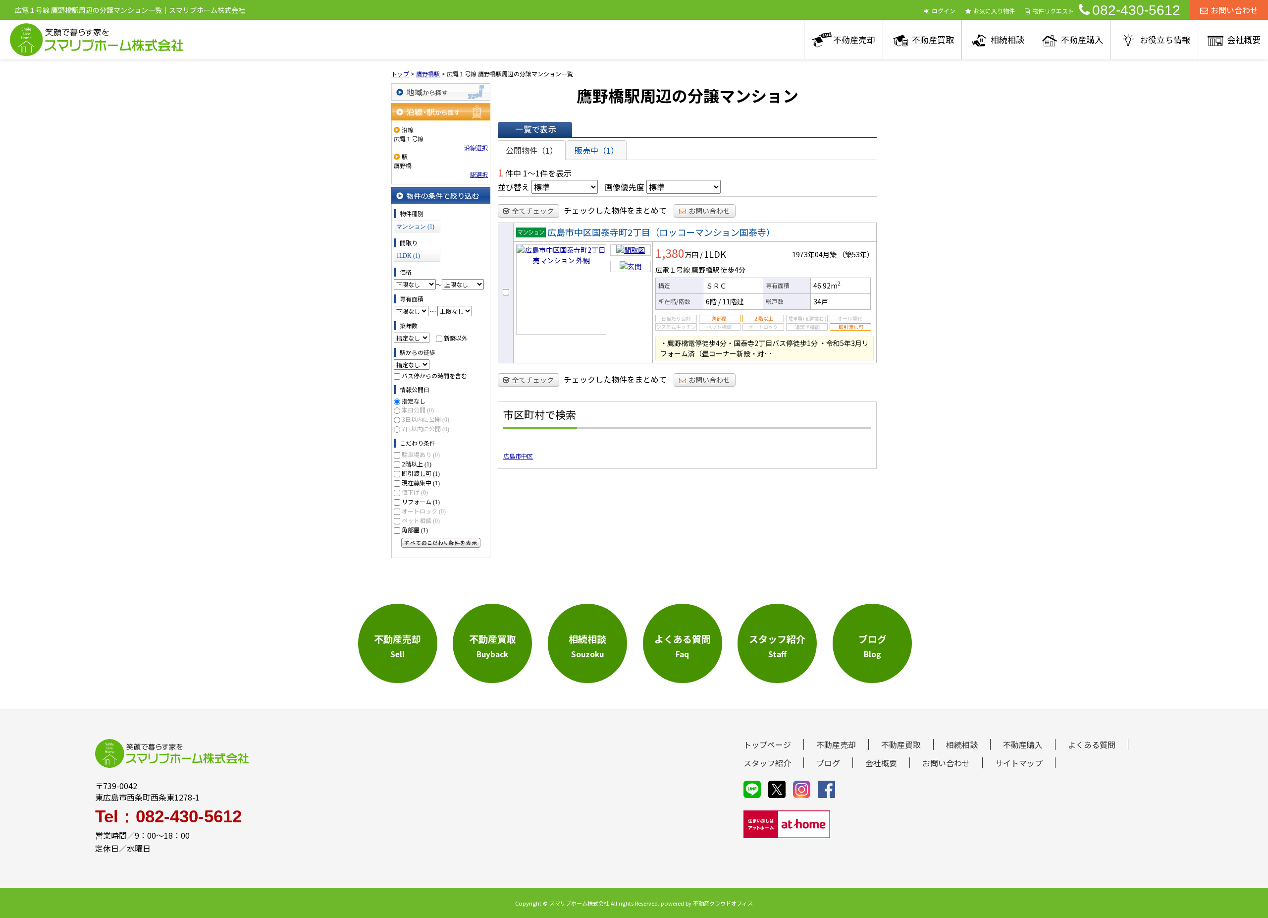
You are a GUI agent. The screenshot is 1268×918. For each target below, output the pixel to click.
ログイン (943, 10)
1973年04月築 (814, 254)
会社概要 (1244, 39)
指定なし (413, 401)
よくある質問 (1091, 744)
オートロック (424, 511)
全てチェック (533, 211)
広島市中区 (518, 456)
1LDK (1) (408, 255)
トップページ (767, 744)
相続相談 (1007, 39)
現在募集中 (421, 482)
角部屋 (415, 529)
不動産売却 (854, 39)
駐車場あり (421, 454)
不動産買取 (933, 39)
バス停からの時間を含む (434, 375)
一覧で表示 (535, 129)
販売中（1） (597, 150)
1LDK (715, 253)
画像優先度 (624, 187)
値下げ (415, 492)
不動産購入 (1082, 39)
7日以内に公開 (425, 428)
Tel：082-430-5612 (168, 816)
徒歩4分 (733, 270)
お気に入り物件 (994, 10)
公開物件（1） (532, 150)
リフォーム (421, 501)
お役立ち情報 (1165, 39)
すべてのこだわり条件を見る (440, 543)
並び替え (513, 187)
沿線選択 (476, 147)
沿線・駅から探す (440, 111)
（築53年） (856, 254)
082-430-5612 (1136, 10)
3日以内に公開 (425, 419)
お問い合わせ (1234, 10)
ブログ (828, 762)
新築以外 (456, 338)
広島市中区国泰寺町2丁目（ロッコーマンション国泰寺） (661, 232)
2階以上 (416, 463)
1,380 (670, 252)
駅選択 (479, 174)
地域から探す (440, 92)
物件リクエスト (1053, 10)
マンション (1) (415, 226)
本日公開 (418, 409)
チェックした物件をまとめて (615, 210)
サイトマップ (1019, 762)
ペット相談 (421, 520)
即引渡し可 (421, 473)
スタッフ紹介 (767, 762)
